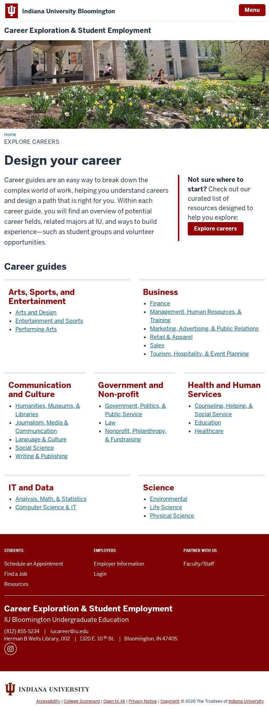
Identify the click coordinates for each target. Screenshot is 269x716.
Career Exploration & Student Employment (77, 31)
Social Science (34, 448)
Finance (160, 303)
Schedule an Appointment (33, 564)
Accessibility (48, 701)
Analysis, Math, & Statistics (51, 499)
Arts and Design (35, 312)
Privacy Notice (143, 701)
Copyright (170, 701)
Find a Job (15, 574)
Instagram (10, 649)
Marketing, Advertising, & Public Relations (204, 328)
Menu (252, 10)
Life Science (166, 507)
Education (208, 422)
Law (110, 422)
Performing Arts (36, 329)
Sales (157, 345)
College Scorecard (82, 701)
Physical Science (172, 515)
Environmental (168, 499)
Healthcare (209, 431)
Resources (16, 584)
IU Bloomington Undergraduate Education (66, 620)
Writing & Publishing (41, 456)
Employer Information (119, 564)
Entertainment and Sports (49, 321)
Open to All (114, 701)
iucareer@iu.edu (69, 631)
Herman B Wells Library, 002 (37, 639)
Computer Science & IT (45, 507)
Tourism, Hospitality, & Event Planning (199, 353)
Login (100, 574)
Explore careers (215, 228)
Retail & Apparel (171, 337)
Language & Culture (41, 439)
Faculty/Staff (199, 564)
